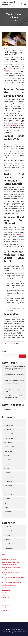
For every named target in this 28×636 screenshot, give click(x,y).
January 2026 (8, 429)
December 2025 (9, 434)
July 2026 (7, 421)
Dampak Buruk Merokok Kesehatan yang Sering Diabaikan (15, 396)
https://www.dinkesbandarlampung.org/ (13, 562)
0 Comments (19, 344)
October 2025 (8, 442)
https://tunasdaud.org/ (8, 569)
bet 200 (4, 554)
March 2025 (8, 472)
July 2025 (7, 455)
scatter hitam (5, 597)
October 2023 (8, 511)
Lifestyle (7, 539)
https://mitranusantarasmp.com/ (11, 580)
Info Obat (8, 526)
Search (4, 351)
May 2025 (7, 464)
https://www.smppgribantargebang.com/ (13, 577)
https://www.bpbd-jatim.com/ (10, 564)
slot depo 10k (5, 610)
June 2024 (8, 503)
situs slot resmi (6, 605)
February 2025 (9, 477)
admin (8, 344)
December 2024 (9, 485)
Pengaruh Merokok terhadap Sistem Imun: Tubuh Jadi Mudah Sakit (14, 389)
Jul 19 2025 (6, 48)
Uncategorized (9, 548)
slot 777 (4, 600)
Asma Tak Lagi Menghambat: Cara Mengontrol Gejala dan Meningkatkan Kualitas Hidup (14, 382)
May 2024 (7, 507)
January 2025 (8, 481)
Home (7, 20)
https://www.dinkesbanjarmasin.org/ (12, 582)
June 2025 (8, 460)
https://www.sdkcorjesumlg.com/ (11, 567)
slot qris (4, 557)
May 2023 (7, 516)
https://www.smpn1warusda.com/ (11, 572)
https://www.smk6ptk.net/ (9, 559)
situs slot (4, 587)
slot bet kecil (5, 595)
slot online (8, 544)
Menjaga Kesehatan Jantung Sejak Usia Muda (14, 375)
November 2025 (9, 438)
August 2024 (8, 494)
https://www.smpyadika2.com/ (10, 575)
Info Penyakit (9, 531)
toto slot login (6, 590)
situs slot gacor (6, 592)
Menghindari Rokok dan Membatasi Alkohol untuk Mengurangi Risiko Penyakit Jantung (15, 368)
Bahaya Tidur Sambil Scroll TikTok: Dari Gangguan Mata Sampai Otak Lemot (13, 52)
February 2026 (9, 425)
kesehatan (6, 43)
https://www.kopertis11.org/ (9, 585)
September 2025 (9, 447)
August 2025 (8, 451)
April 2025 (7, 468)
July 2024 (7, 498)
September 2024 (9, 490)
